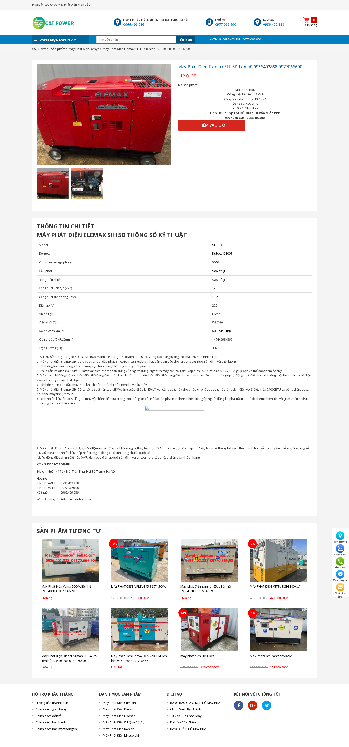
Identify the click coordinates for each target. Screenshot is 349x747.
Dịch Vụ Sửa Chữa (183, 722)
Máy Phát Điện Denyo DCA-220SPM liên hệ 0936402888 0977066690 (139, 658)
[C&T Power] (53, 22)
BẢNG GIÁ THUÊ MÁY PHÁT (189, 729)
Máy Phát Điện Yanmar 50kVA (271, 656)
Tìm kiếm (186, 40)
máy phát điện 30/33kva (197, 656)
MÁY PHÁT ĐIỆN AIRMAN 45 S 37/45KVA (138, 586)
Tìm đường (340, 541)
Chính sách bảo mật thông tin (56, 729)
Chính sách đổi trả (48, 716)
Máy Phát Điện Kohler (118, 729)
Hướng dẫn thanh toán (52, 703)
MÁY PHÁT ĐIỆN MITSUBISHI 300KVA (275, 586)
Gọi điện (340, 567)
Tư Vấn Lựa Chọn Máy (186, 716)
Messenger (340, 580)
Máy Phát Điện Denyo (118, 709)
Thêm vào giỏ (211, 125)
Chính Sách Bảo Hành (185, 709)
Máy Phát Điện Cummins (120, 703)
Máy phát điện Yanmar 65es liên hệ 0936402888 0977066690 (205, 588)
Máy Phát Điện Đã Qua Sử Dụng (125, 722)
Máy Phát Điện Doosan (119, 716)
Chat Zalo (340, 554)
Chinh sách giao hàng (51, 709)
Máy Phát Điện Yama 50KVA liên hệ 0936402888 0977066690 (66, 588)
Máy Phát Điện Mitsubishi (121, 735)
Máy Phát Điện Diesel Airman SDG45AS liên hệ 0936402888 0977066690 (69, 658)
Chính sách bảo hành (51, 722)
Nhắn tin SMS (340, 593)
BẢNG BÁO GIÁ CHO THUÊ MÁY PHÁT (196, 703)
